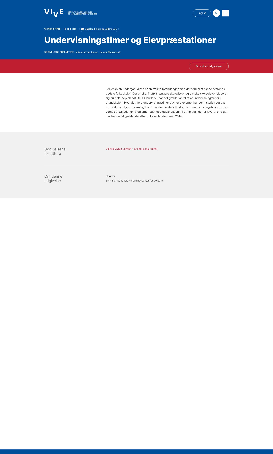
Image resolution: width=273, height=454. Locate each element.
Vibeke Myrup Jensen (87, 52)
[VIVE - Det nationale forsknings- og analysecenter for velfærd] (70, 13)
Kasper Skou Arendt (110, 52)
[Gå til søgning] (216, 13)
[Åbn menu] (225, 13)
